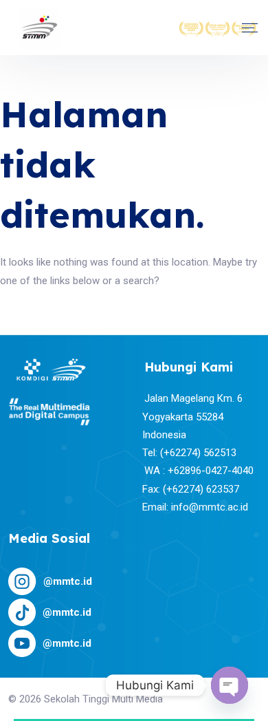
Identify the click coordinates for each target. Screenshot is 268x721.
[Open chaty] (229, 685)
